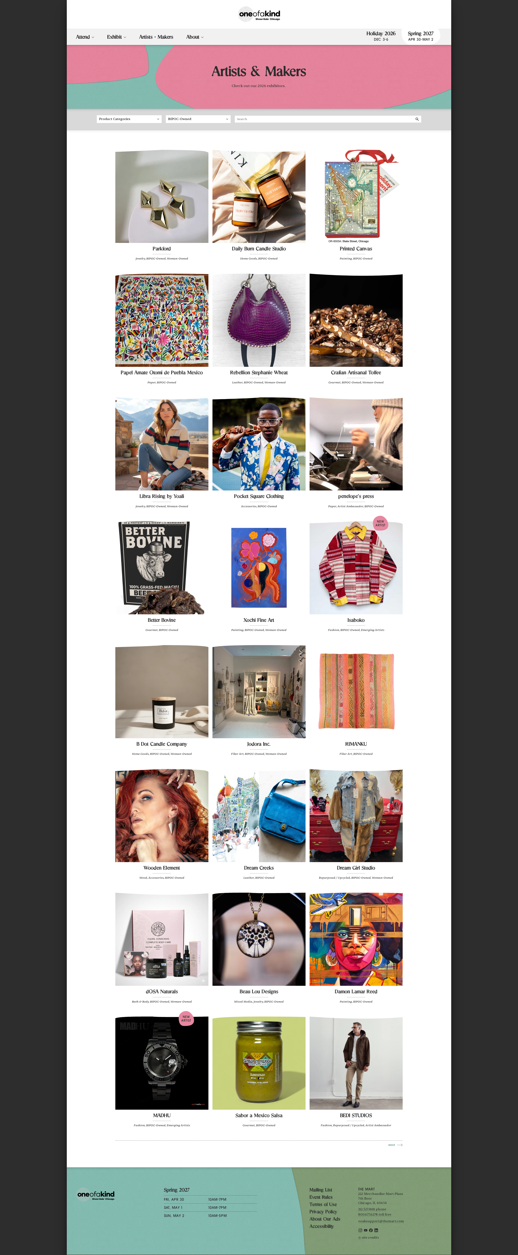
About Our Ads (325, 1219)
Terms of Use (323, 1205)
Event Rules (321, 1197)
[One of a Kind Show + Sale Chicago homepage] (259, 14)
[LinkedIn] (376, 1231)
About (192, 37)
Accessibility (322, 1226)
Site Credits (370, 1238)
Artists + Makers (156, 37)
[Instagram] (360, 1231)
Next (391, 1145)
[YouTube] (365, 1231)
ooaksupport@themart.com (381, 1221)
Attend (83, 37)
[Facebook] (371, 1231)
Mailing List (321, 1190)
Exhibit (114, 37)
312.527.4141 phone (372, 1209)
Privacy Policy (323, 1212)
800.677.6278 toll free (374, 1214)
